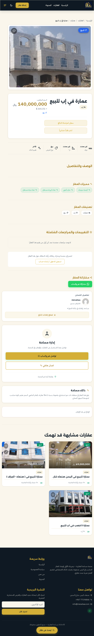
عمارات (72, 20)
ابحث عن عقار (45, 630)
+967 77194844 (82, 599)
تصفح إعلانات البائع (45, 315)
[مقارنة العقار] (53, 452)
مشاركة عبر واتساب (78, 284)
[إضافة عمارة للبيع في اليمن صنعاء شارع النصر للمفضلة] (53, 446)
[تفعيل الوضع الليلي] (11, 5)
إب (74, 212)
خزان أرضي (66, 190)
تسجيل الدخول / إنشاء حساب (50, 261)
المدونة (48, 5)
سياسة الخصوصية (38, 569)
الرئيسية (64, 5)
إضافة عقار (22, 5)
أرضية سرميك (83, 190)
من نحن (41, 574)
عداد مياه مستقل (29, 190)
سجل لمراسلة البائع (66, 123)
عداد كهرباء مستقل (48, 190)
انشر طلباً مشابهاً (65, 130)
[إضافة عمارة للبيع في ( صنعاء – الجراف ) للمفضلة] (6, 446)
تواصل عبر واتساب (48, 356)
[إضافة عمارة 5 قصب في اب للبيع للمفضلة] (53, 494)
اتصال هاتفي (48, 365)
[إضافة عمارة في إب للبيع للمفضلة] (14, 31)
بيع (65, 212)
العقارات (56, 5)
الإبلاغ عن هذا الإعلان (83, 412)
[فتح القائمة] (5, 5)
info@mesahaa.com (81, 604)
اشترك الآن (23, 611)
